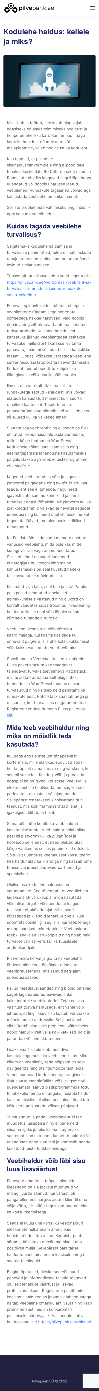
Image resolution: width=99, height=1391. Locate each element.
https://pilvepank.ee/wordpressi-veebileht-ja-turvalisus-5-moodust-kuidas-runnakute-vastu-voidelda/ (49, 288)
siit (9, 715)
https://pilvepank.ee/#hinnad (64, 1322)
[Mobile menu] (92, 8)
